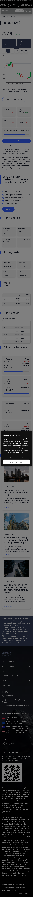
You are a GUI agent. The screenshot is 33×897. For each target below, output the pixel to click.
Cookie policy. (19, 452)
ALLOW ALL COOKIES (16, 462)
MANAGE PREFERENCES (16, 457)
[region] (16, 449)
